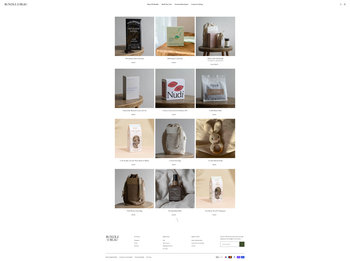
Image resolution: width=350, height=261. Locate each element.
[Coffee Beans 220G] (215, 88)
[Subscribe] (241, 244)
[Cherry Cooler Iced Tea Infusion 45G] (175, 88)
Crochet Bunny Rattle (215, 160)
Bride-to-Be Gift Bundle (215, 58)
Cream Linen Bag (175, 160)
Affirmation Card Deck (175, 58)
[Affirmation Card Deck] (175, 36)
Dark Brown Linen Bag (134, 211)
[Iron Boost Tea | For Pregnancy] (215, 188)
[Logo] (15, 4)
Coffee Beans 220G (215, 110)
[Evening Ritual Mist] (175, 188)
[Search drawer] (341, 4)
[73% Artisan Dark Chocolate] (134, 36)
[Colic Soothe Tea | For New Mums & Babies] (134, 138)
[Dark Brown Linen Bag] (134, 188)
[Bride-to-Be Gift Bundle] (215, 36)
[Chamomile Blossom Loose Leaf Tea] (134, 88)
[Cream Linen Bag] (175, 138)
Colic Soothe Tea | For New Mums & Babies (134, 160)
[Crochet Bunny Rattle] (215, 138)
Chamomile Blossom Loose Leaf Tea (134, 110)
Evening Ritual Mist (175, 211)
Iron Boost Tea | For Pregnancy (215, 211)
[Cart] (345, 4)
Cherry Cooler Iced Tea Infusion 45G (175, 110)
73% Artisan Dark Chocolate (134, 58)
